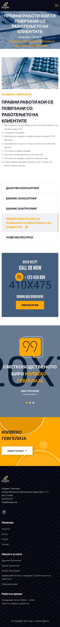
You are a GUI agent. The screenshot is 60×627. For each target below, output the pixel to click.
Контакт (6, 544)
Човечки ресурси (10, 584)
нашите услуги (15, 450)
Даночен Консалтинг (11, 560)
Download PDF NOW (30, 305)
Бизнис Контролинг (11, 570)
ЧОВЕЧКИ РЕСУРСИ (19, 237)
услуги (37, 37)
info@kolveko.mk (9, 502)
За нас (5, 534)
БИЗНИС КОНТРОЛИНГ (21, 208)
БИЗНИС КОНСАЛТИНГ (21, 198)
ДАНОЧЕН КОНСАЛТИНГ (22, 187)
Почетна (24, 37)
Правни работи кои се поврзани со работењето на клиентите (28, 223)
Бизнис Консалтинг (11, 565)
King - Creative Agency (39, 621)
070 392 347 (7, 498)
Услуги (5, 539)
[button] (26, 403)
